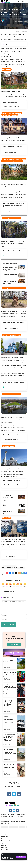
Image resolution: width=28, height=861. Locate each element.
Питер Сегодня (4, 9)
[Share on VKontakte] (10, 573)
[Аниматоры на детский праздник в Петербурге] (21, 676)
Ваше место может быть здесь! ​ (14, 635)
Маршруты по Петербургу (9, 565)
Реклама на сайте (13, 827)
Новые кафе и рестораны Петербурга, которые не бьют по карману (10, 282)
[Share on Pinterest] (7, 573)
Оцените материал (5, 597)
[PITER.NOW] (5, 1)
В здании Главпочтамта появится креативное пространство (9, 511)
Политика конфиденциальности (9, 829)
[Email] (19, 573)
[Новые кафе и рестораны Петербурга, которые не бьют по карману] (21, 281)
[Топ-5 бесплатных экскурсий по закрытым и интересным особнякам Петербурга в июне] (21, 267)
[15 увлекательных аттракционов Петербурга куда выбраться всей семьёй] (21, 754)
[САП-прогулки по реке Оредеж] (21, 663)
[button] (21, 857)
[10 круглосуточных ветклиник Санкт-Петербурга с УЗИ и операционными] (21, 770)
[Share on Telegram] (13, 573)
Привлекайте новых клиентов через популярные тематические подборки (14, 639)
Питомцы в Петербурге (7, 567)
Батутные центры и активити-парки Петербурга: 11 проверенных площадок (8, 702)
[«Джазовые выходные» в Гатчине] (21, 505)
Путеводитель (12, 9)
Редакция (22, 827)
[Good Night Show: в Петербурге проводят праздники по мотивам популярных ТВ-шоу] (21, 690)
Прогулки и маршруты (21, 9)
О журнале (4, 827)
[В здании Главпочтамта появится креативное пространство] (21, 511)
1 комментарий (8, 744)
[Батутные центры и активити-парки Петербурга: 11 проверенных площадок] (21, 705)
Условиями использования (7, 858)
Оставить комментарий (21, 21)
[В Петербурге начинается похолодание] (21, 275)
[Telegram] (14, 794)
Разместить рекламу (21, 31)
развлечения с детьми (19, 567)
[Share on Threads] (16, 573)
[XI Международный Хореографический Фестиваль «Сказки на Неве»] (21, 497)
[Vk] (9, 794)
